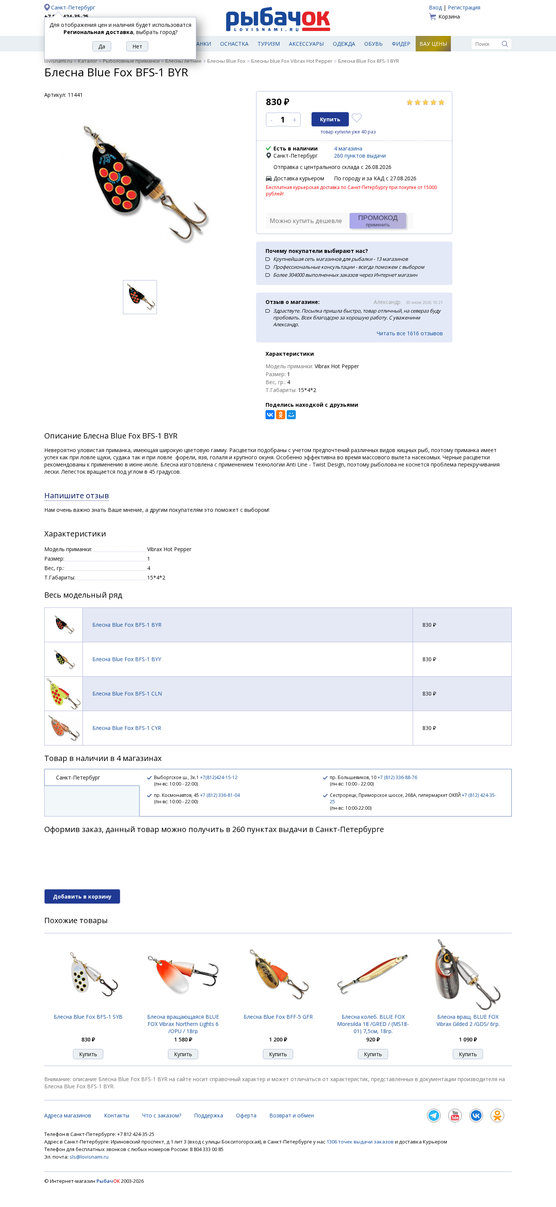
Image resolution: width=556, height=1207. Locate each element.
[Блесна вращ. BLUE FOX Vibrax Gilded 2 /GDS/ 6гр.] (468, 1008)
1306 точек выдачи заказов (360, 1141)
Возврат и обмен (291, 1115)
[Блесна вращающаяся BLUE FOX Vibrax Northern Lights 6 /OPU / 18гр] (183, 1009)
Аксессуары (306, 43)
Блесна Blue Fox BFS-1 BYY (126, 659)
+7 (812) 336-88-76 (397, 777)
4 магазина (348, 148)
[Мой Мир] (291, 414)
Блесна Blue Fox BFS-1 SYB (88, 1016)
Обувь (373, 43)
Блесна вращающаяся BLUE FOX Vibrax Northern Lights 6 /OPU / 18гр (183, 1024)
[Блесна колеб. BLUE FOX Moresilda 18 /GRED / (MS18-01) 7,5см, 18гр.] (373, 1008)
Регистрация (464, 7)
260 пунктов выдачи (360, 155)
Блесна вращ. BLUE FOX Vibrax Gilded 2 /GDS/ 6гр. (468, 1020)
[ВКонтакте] (270, 414)
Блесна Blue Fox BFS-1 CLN (127, 693)
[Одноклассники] (280, 414)
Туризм (269, 43)
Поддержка (208, 1115)
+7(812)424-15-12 (219, 777)
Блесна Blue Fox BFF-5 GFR (278, 1016)
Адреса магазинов (67, 1115)
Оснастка (234, 43)
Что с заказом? (161, 1115)
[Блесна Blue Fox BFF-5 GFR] (278, 1008)
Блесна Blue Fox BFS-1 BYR (127, 624)
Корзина (449, 16)
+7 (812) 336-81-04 (220, 795)
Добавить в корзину (82, 896)
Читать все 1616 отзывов (410, 333)
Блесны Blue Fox (226, 60)
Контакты (116, 1115)
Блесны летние (183, 60)
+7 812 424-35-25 (66, 16)
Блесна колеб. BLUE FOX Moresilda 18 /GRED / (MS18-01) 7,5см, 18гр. (373, 1024)
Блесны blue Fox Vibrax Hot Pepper (291, 60)
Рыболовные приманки (131, 60)
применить (378, 221)
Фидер (401, 43)
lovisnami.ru (58, 60)
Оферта (246, 1115)
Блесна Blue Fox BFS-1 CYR (126, 727)
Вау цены (433, 43)
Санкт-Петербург (73, 7)
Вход (435, 7)
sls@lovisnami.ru (89, 1156)
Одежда (344, 43)
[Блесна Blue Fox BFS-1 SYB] (88, 1008)
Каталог (87, 60)
